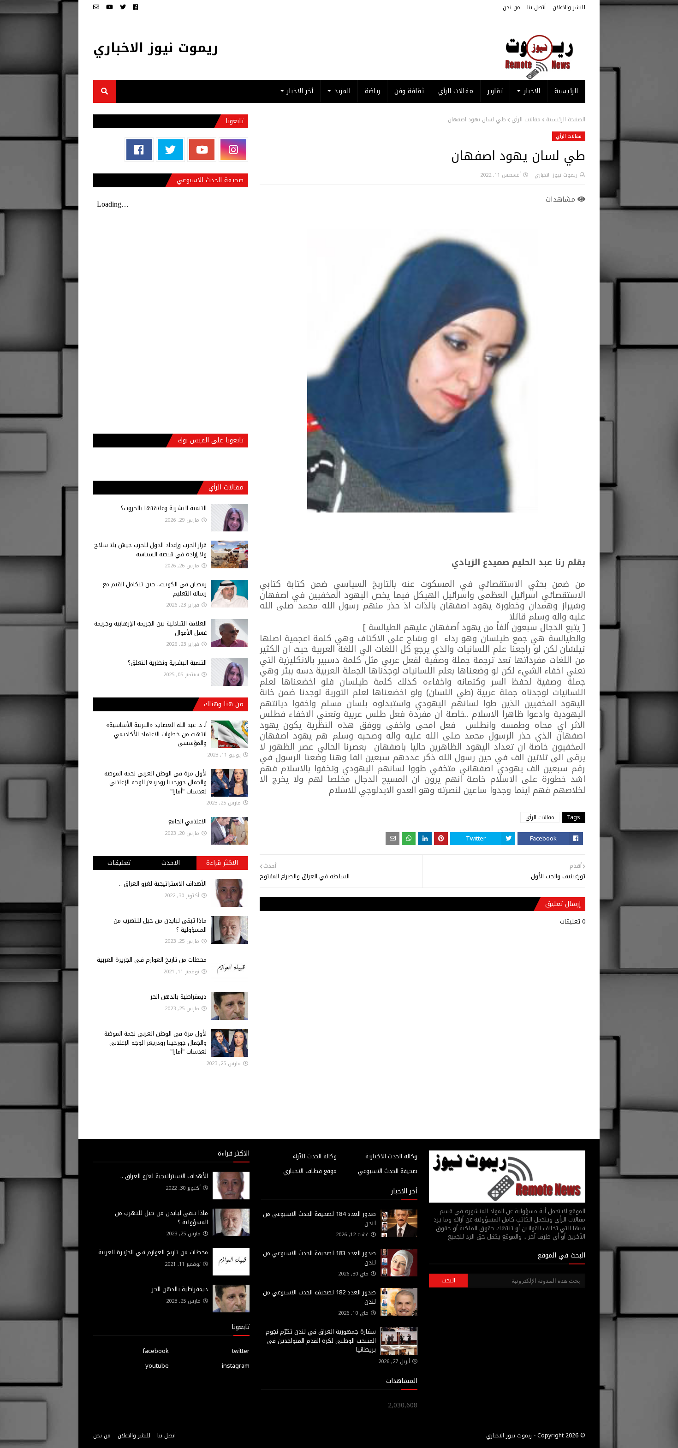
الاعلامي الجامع (187, 821)
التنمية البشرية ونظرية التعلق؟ (167, 662)
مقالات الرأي (526, 119)
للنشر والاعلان (569, 7)
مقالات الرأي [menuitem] (455, 91)
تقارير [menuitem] (495, 91)
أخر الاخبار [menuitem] (300, 91)
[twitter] (123, 7)
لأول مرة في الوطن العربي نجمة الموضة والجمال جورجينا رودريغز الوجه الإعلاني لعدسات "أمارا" (155, 782)
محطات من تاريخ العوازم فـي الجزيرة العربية (152, 959)
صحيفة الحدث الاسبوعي (387, 1171)
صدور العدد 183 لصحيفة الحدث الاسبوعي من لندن (319, 1257)
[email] (97, 7)
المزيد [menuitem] (342, 91)
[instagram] (233, 149)
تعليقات (119, 863)
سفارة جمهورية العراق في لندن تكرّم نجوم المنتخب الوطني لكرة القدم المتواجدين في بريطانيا (321, 1340)
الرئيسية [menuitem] (566, 91)
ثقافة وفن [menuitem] (409, 91)
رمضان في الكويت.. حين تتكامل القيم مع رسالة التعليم (155, 588)
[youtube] (109, 7)
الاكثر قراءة (222, 863)
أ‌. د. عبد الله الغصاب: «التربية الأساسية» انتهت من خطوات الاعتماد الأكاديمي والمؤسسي (156, 734)
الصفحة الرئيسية (565, 119)
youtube (157, 1365)
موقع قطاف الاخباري (310, 1171)
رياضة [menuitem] (372, 91)
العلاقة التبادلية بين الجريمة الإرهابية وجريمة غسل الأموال (150, 628)
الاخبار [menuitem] (532, 91)
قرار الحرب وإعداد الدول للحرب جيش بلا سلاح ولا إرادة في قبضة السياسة (150, 549)
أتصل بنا (536, 7)
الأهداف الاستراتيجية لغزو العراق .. (163, 883)
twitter (241, 1351)
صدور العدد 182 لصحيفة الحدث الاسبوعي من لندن (319, 1297)
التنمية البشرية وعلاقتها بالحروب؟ (164, 508)
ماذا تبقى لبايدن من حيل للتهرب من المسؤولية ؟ (160, 925)
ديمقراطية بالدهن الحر (178, 996)
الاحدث (170, 863)
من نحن (511, 7)
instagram (236, 1365)
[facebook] (135, 7)
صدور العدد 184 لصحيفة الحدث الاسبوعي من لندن (319, 1218)
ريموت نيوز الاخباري (155, 48)
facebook (156, 1351)
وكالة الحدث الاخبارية (391, 1156)
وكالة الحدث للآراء (315, 1156)
